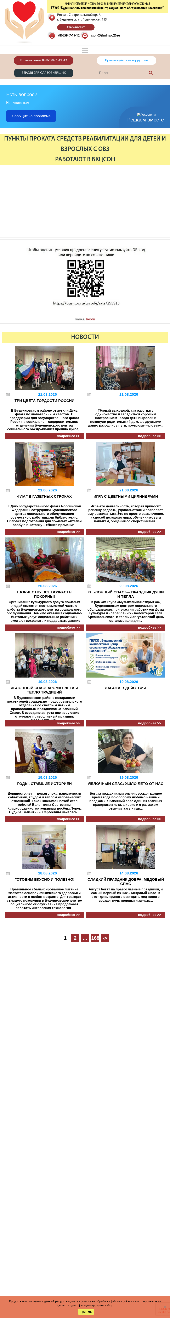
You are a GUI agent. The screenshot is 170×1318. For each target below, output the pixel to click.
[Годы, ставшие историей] (44, 751)
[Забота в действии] (125, 655)
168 (95, 938)
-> (105, 938)
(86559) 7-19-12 (69, 35)
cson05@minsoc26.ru (105, 35)
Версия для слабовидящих (44, 73)
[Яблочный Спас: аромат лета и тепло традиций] (44, 655)
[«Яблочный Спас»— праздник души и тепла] (125, 559)
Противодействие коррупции (126, 60)
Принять (86, 1311)
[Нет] (165, 1307)
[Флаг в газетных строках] (44, 464)
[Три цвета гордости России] (44, 368)
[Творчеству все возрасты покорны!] (44, 559)
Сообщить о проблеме (31, 116)
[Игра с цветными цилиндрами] (125, 464)
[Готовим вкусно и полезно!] (44, 847)
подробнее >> (68, 436)
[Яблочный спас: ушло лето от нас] (125, 751)
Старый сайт (76, 27)
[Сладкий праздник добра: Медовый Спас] (125, 847)
